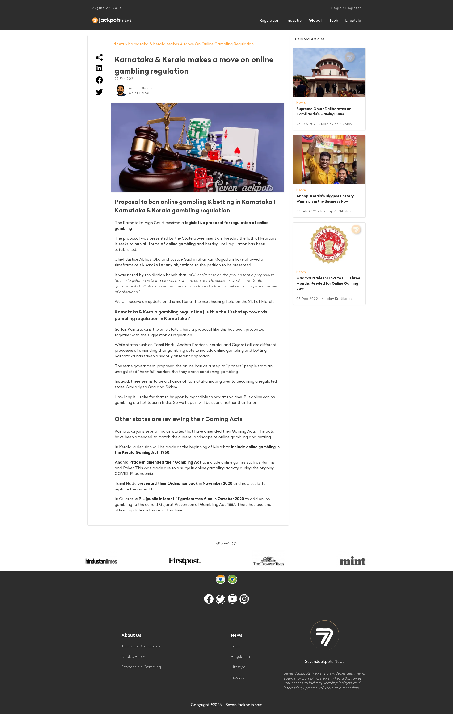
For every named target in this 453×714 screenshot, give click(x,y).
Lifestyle (353, 20)
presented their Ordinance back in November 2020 (184, 483)
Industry (294, 20)
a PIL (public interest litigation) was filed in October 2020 (189, 498)
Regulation (269, 20)
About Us (131, 635)
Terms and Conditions (140, 646)
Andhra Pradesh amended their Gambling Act (158, 462)
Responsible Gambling (141, 666)
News (118, 44)
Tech (333, 20)
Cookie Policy (133, 656)
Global (315, 20)
